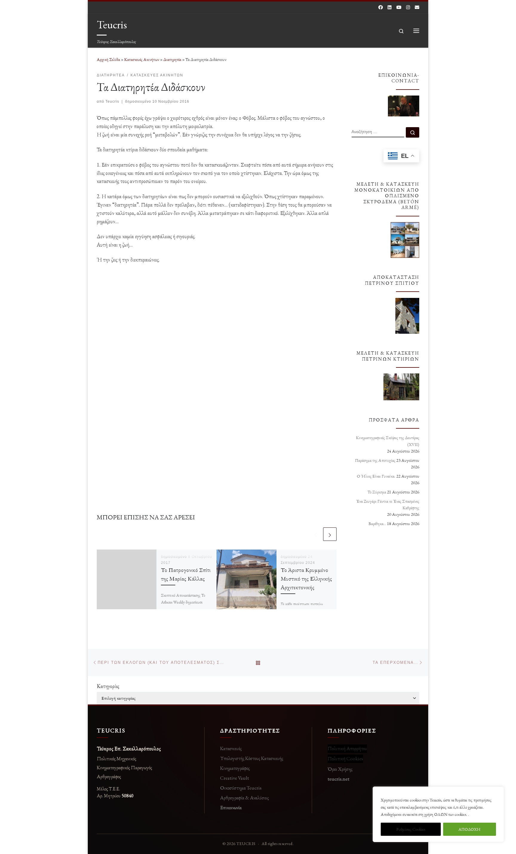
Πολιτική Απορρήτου (347, 748)
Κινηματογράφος (235, 768)
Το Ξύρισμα (377, 492)
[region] (438, 814)
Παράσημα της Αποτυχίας (375, 460)
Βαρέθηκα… (377, 523)
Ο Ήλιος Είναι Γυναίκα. (376, 476)
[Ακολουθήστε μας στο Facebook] (380, 7)
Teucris (112, 101)
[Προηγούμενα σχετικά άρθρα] (315, 534)
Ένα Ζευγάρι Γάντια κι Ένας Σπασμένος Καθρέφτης (387, 504)
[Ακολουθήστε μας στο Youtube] (398, 7)
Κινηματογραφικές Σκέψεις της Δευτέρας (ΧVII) (387, 441)
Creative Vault (234, 778)
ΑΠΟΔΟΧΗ (469, 829)
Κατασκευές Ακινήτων (141, 59)
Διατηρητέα (172, 59)
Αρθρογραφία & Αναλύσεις (244, 797)
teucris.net (338, 778)
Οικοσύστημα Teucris (241, 787)
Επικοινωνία (231, 807)
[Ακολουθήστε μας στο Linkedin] (389, 7)
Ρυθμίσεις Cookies (410, 829)
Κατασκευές (231, 748)
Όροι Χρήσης (340, 769)
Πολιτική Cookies (345, 758)
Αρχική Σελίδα (109, 59)
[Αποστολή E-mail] (417, 7)
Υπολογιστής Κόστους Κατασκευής (251, 758)
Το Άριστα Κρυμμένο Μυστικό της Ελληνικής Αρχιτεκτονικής (306, 578)
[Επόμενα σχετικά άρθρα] (330, 534)
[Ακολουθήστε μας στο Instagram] (408, 7)
